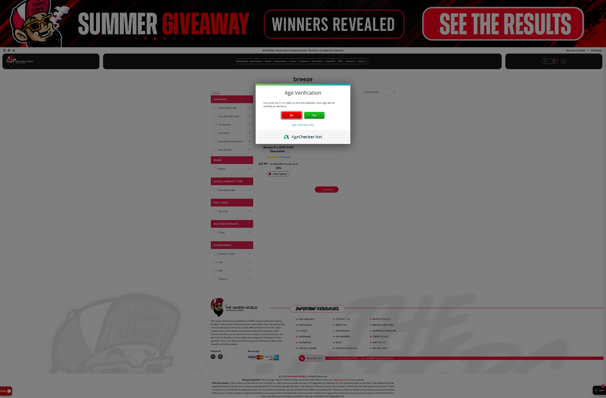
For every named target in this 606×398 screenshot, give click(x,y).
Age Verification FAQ (303, 124)
